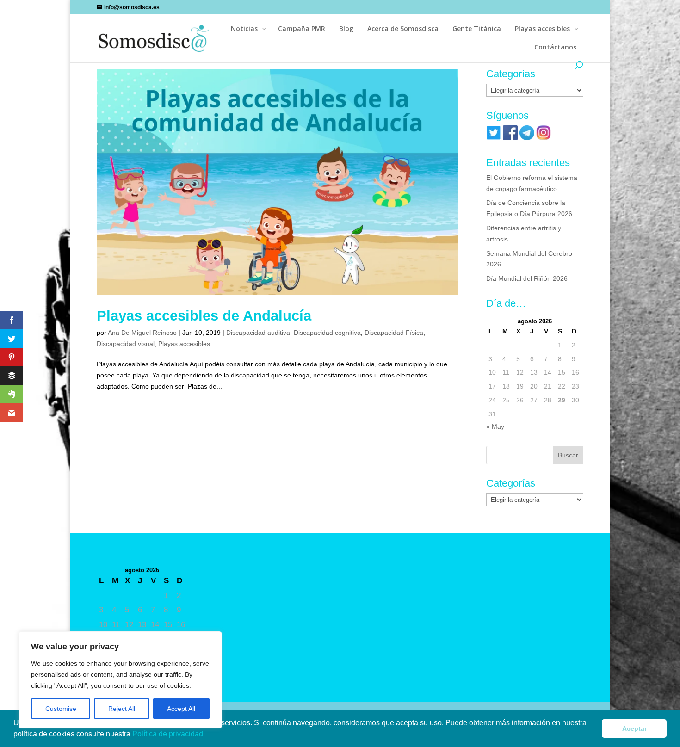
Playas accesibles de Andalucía (204, 316)
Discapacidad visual (126, 343)
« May (495, 426)
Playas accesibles (184, 343)
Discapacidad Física (394, 332)
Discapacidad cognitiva (327, 332)
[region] (120, 679)
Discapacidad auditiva (258, 332)
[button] (206, 735)
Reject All (121, 708)
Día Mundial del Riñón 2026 (527, 278)
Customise (60, 708)
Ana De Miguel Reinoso (142, 332)
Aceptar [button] (634, 728)
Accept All (181, 708)
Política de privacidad (168, 734)
